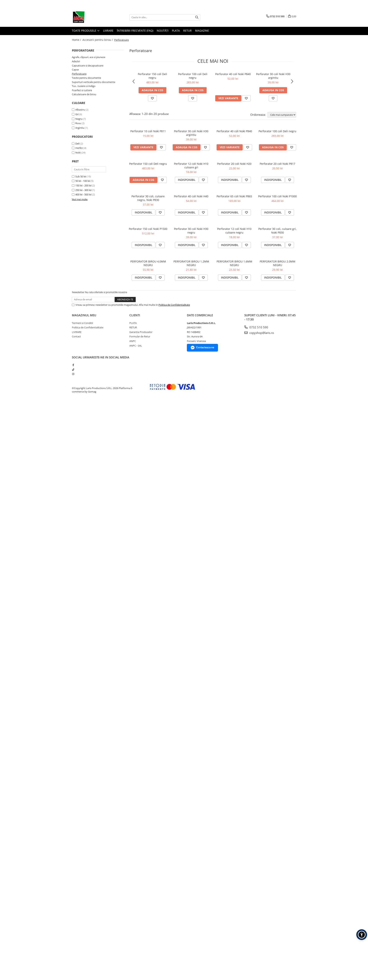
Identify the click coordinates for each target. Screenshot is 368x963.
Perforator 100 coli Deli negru (192, 75)
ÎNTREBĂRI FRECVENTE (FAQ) (135, 30)
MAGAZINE (202, 30)
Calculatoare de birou (84, 94)
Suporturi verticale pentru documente (93, 82)
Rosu (78, 123)
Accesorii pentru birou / (98, 40)
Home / (77, 40)
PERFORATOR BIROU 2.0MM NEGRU (277, 263)
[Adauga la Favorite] (152, 98)
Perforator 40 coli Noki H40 (191, 196)
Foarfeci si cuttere (82, 90)
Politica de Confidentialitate (174, 305)
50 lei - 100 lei (82, 181)
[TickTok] (73, 369)
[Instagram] (73, 374)
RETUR (187, 30)
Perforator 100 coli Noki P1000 (277, 196)
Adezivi (76, 61)
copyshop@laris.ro (261, 333)
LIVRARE (108, 30)
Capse (75, 69)
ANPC (132, 341)
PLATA (176, 30)
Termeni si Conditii (82, 323)
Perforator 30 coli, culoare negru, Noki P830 (148, 198)
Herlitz (79, 148)
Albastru (80, 109)
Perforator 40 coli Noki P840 (233, 74)
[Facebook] (73, 365)
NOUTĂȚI (162, 30)
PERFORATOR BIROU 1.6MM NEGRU (234, 263)
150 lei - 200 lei (83, 185)
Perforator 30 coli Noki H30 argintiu (273, 75)
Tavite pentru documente (86, 77)
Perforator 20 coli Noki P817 (277, 164)
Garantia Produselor (140, 332)
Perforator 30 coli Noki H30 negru (191, 230)
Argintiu (80, 127)
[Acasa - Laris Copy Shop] (91, 17)
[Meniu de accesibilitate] (361, 934)
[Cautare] (196, 17)
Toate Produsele (84, 30)
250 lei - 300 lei (83, 190)
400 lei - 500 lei (83, 194)
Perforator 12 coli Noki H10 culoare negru (234, 230)
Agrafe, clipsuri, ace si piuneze (88, 57)
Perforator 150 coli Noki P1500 (148, 229)
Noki (78, 152)
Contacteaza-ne (205, 347)
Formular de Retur (139, 336)
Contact (76, 336)
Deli (77, 143)
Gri (77, 114)
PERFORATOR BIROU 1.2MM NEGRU (191, 263)
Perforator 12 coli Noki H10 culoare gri (191, 165)
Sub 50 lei (80, 176)
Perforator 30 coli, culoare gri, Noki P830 (277, 230)
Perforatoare (79, 73)
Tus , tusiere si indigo (83, 86)
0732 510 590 (258, 327)
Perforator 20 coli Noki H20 (234, 164)
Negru (79, 118)
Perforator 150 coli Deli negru (152, 75)
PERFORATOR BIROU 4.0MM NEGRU (148, 263)
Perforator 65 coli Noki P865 (234, 196)
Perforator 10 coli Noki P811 (148, 131)
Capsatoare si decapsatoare (87, 65)
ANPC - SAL (135, 345)
